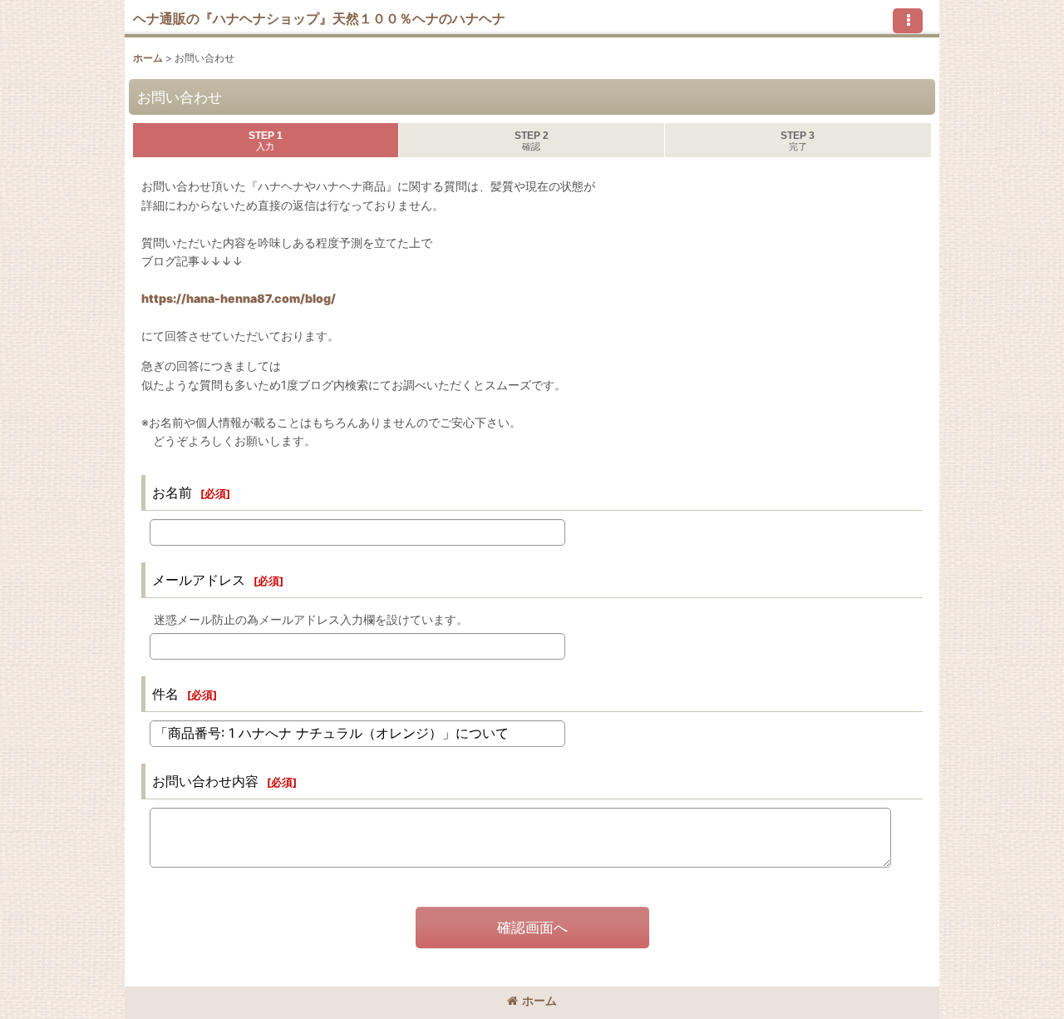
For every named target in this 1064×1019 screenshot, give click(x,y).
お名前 (172, 492)
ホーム (539, 1000)
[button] (908, 20)
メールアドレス (198, 579)
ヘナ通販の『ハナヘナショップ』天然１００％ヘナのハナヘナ (319, 18)
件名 (165, 693)
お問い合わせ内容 (205, 781)
